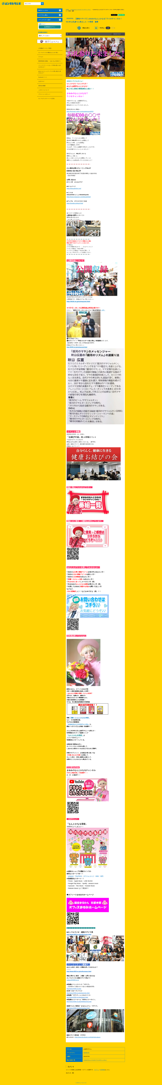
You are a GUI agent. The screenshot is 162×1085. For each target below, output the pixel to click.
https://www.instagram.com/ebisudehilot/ (79, 197)
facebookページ (42, 77)
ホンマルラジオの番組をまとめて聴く (48, 52)
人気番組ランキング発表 (44, 48)
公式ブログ (41, 81)
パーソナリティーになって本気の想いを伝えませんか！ (49, 66)
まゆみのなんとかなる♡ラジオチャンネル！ (81, 9)
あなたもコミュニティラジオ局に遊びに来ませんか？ (49, 72)
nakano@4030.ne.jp (73, 980)
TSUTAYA (78, 876)
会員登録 (102, 1069)
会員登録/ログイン (49, 27)
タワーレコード (88, 876)
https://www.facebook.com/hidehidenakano (87, 1037)
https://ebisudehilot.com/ (74, 188)
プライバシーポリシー (44, 94)
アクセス (40, 56)
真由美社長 (86, 1052)
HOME (67, 9)
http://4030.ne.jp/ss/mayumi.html (77, 347)
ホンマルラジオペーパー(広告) (46, 98)
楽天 (101, 876)
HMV (97, 876)
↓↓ (67, 219)
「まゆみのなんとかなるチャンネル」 (78, 724)
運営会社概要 (41, 85)
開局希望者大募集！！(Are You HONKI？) (49, 61)
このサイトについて (43, 90)
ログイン (96, 1069)
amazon (71, 876)
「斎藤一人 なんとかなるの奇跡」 (79, 717)
